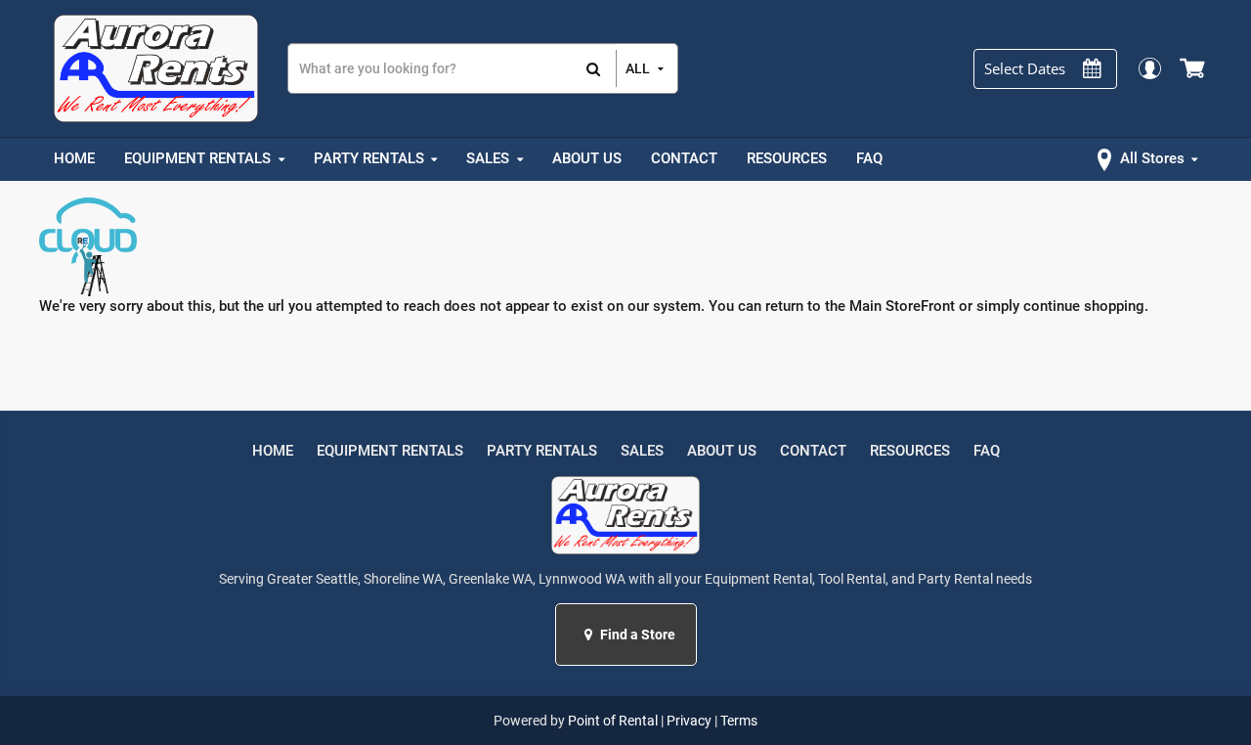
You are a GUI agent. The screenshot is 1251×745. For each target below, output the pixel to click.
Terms (738, 720)
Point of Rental (613, 720)
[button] (590, 634)
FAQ (986, 451)
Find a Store (636, 634)
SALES (642, 451)
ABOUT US (721, 451)
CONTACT (813, 451)
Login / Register (1149, 68)
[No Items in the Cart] (1194, 68)
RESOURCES (910, 451)
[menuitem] (74, 159)
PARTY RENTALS (542, 451)
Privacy (689, 720)
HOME (272, 451)
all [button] (638, 68)
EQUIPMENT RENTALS (390, 451)
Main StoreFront (902, 306)
